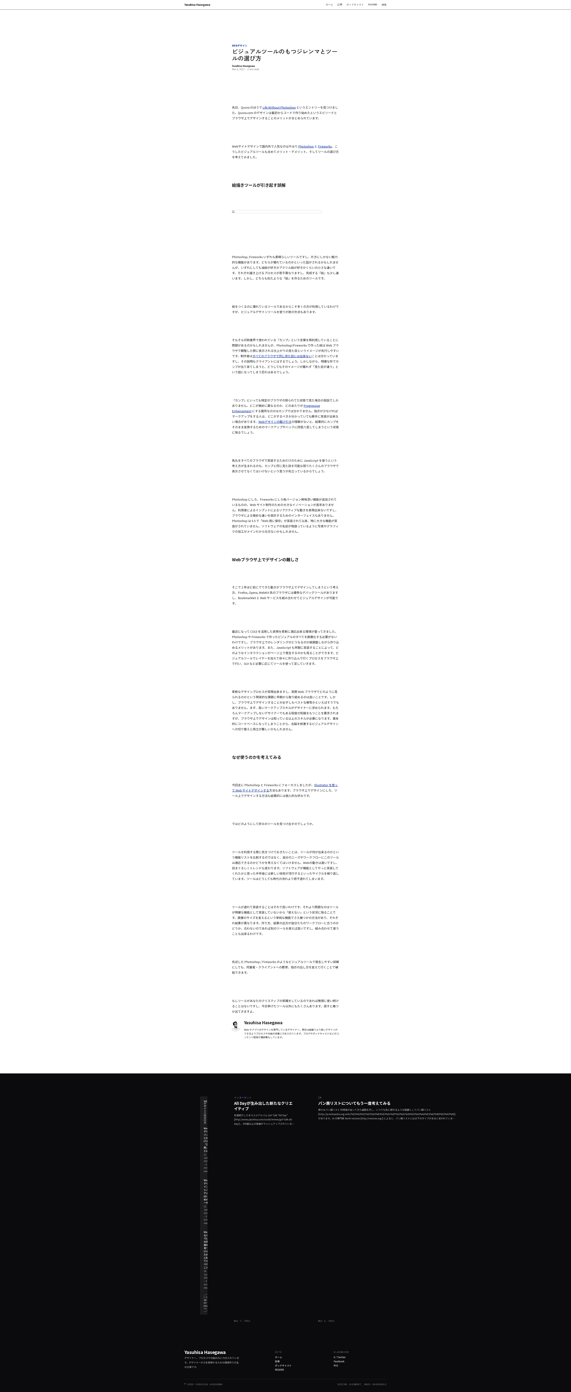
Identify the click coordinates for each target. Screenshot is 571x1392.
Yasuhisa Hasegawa (197, 4)
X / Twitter (340, 1357)
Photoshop (306, 146)
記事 (339, 4)
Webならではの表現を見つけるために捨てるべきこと (206, 1249)
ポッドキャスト (355, 4)
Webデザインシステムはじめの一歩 (206, 1191)
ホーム (329, 4)
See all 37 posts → (207, 1302)
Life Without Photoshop (279, 107)
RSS (336, 1365)
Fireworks (325, 146)
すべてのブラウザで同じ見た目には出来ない (282, 356)
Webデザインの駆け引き (274, 421)
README (373, 4)
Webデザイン (239, 45)
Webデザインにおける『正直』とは (206, 1139)
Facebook (339, 1361)
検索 (384, 4)
